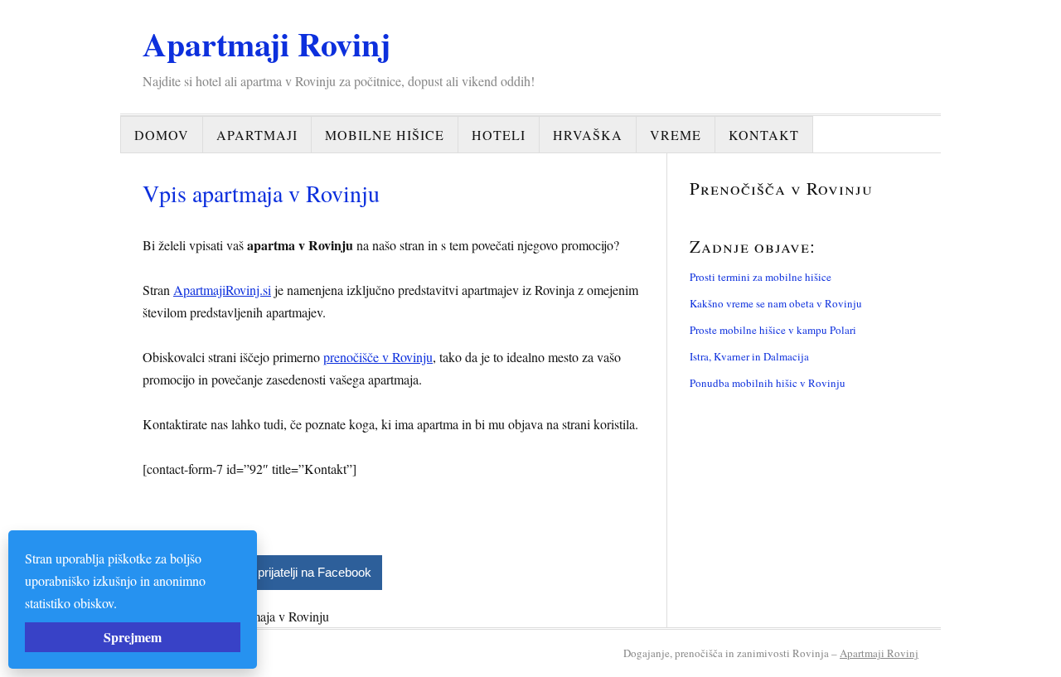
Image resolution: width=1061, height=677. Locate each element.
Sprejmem (133, 636)
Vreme (675, 134)
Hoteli (499, 134)
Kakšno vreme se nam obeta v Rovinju (776, 303)
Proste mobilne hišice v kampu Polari (773, 329)
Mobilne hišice (384, 134)
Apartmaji (257, 134)
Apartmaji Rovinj (266, 43)
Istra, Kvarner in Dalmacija (749, 356)
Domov (161, 134)
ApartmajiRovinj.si (222, 289)
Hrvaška (588, 134)
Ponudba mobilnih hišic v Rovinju (767, 382)
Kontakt (764, 134)
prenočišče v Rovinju (378, 356)
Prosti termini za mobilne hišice (760, 276)
